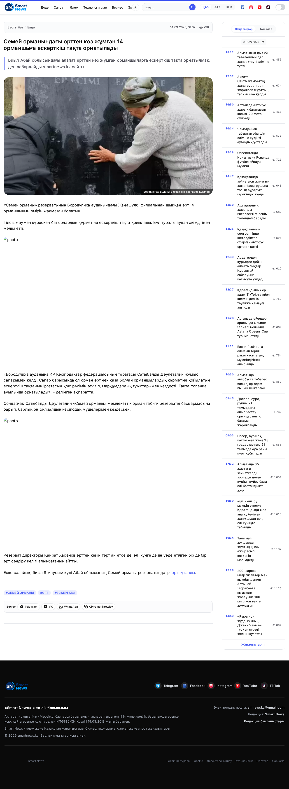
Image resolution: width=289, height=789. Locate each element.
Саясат (59, 7)
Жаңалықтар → (253, 644)
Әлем (74, 7)
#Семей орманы (20, 593)
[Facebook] (242, 7)
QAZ (217, 7)
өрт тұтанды (183, 572)
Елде (45, 7)
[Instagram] (251, 7)
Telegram (170, 686)
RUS (229, 7)
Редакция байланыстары (264, 721)
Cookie (198, 761)
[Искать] (192, 7)
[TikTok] (268, 7)
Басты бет (15, 27)
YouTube (250, 686)
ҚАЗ (206, 7)
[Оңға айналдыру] (135, 7)
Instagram (224, 686)
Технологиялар (95, 7)
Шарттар (262, 761)
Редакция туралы (178, 761)
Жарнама (278, 761)
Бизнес (117, 7)
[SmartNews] (16, 7)
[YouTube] (259, 7)
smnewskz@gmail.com (266, 707)
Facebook (197, 686)
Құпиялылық (244, 761)
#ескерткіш (65, 593)
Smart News (274, 714)
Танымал (266, 29)
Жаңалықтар (244, 29)
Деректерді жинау (219, 761)
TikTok (275, 686)
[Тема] (280, 7)
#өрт (44, 593)
